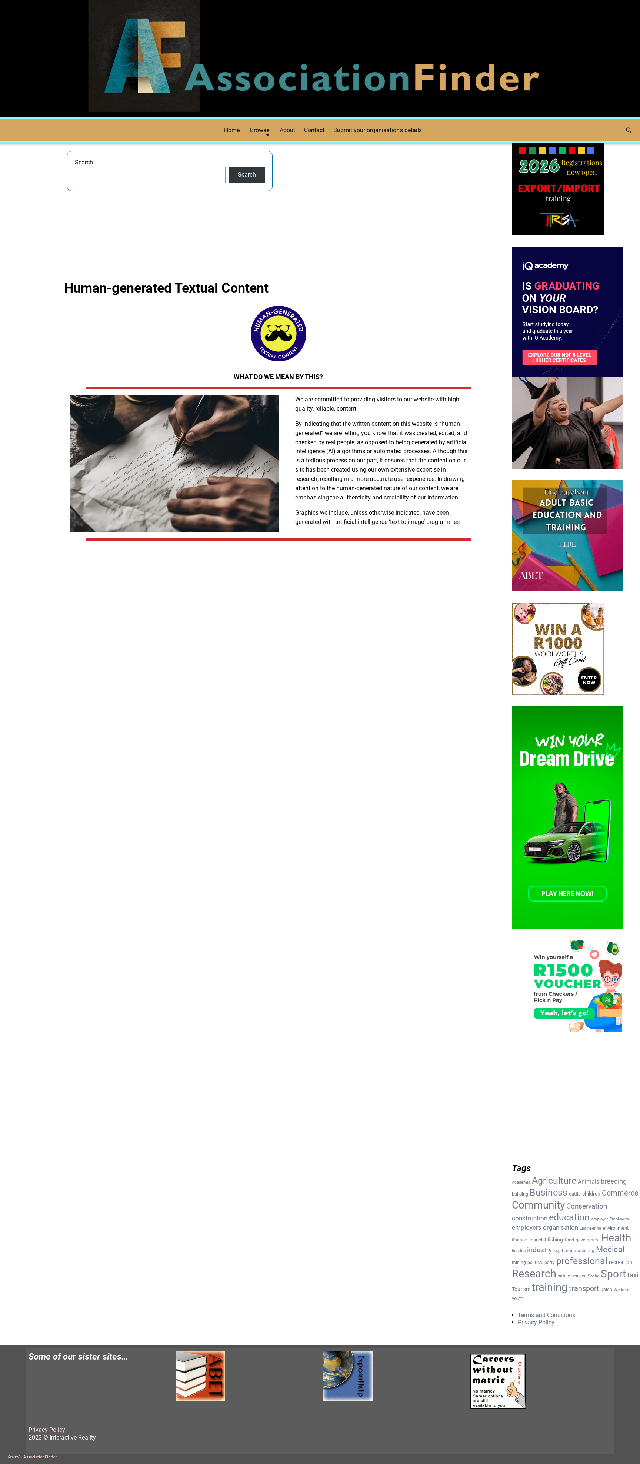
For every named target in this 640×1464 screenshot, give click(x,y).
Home (232, 130)
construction (529, 1218)
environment (616, 1228)
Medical (610, 1249)
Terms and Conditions (546, 1314)
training (549, 1287)
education (569, 1217)
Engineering (590, 1228)
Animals (588, 1181)
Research (534, 1273)
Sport (613, 1274)
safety (564, 1276)
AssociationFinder (40, 1457)
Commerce (620, 1193)
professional (581, 1260)
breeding (614, 1181)
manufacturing (579, 1250)
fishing (555, 1240)
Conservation (586, 1206)
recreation (620, 1262)
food (569, 1240)
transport (584, 1288)
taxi (632, 1275)
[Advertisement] (387, 203)
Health (616, 1238)
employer (599, 1219)
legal (558, 1250)
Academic (521, 1182)
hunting (519, 1251)
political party (541, 1262)
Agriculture (554, 1180)
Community (538, 1205)
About (287, 130)
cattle (575, 1194)
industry (539, 1250)
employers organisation (545, 1227)
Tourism (521, 1289)
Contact (314, 130)
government (588, 1240)
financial (537, 1240)
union (606, 1289)
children (591, 1194)
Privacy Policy (536, 1322)
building (520, 1194)
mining (519, 1262)
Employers (619, 1219)
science (578, 1276)
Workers (621, 1289)
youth (517, 1298)
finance (519, 1240)
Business (548, 1192)
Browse (259, 130)
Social (593, 1276)
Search (84, 162)
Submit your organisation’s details (377, 130)
